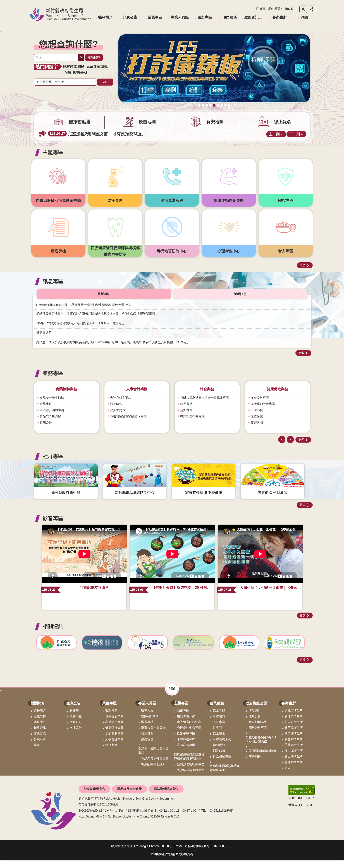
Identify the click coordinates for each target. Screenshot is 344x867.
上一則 (274, 141)
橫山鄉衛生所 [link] (294, 757)
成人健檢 (210, 112)
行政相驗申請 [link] (222, 763)
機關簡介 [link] (105, 17)
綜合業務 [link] (111, 751)
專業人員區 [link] (180, 17)
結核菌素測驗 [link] (73, 66)
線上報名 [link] (219, 740)
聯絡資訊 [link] (40, 734)
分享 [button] (311, 9)
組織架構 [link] (40, 723)
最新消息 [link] (76, 723)
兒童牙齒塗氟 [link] (97, 66)
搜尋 (81, 57)
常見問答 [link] (219, 734)
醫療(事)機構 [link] (150, 723)
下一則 (294, 141)
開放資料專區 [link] (258, 734)
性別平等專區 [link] (186, 740)
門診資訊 (257, 404)
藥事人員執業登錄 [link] (153, 734)
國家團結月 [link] (44, 339)
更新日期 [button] (294, 804)
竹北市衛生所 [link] (294, 717)
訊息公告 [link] (130, 17)
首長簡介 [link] (40, 717)
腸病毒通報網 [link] (186, 723)
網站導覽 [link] (274, 8)
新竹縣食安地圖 (206, 112)
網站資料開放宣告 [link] (166, 795)
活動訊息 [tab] (240, 300)
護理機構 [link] (147, 728)
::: (1, 30)
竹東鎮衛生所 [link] (294, 728)
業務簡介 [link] (40, 728)
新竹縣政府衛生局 (60, 14)
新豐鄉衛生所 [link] (294, 746)
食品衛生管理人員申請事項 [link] (153, 757)
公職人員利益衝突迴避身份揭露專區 (134, 404)
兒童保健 (186, 423)
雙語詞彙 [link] (255, 763)
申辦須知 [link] (219, 723)
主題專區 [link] (205, 17)
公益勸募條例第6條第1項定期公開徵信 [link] (261, 746)
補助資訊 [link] (219, 751)
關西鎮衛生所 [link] (294, 734)
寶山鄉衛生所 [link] (294, 763)
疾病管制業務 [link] (114, 740)
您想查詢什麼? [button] (68, 44)
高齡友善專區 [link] (186, 751)
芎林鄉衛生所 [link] (294, 751)
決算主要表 (47, 416)
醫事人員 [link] (147, 717)
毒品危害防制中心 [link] (189, 728)
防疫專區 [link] (183, 717)
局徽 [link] (37, 751)
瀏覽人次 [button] (294, 811)
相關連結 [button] (53, 633)
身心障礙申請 (260, 423)
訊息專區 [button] (53, 288)
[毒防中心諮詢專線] (214, 71)
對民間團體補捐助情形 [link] (261, 757)
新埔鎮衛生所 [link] (294, 723)
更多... (289, 774)
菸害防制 (186, 429)
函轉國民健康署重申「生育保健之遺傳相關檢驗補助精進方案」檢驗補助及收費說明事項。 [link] (97, 320)
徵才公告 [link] (76, 734)
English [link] (290, 8)
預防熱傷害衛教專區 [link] (190, 771)
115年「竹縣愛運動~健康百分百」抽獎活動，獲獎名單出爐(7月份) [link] (81, 329)
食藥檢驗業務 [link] (114, 723)
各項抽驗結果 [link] (258, 728)
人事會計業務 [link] (114, 746)
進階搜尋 (94, 57)
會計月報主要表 (50, 404)
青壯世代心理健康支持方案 (225, 112)
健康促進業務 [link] (114, 734)
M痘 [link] (68, 73)
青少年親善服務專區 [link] (190, 776)
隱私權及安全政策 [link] (129, 795)
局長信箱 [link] (219, 757)
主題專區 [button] (53, 159)
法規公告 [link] (255, 723)
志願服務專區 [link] (186, 746)
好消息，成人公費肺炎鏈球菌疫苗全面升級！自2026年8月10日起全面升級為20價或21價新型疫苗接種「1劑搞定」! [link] (113, 348)
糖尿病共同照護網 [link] (153, 771)
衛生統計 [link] (255, 717)
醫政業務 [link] (111, 717)
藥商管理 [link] (147, 746)
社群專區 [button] (53, 463)
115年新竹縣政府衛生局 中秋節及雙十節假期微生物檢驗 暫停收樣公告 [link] (83, 311)
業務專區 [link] (155, 17)
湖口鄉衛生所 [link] (294, 740)
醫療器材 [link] (80, 73)
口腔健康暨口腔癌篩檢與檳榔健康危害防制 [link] (189, 763)
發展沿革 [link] (40, 746)
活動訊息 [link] (76, 728)
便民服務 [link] (230, 17)
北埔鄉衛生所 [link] (294, 769)
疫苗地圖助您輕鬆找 (199, 112)
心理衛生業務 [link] (114, 728)
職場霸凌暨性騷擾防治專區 (58, 423)
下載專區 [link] (219, 728)
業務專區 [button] (53, 379)
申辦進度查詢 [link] (222, 746)
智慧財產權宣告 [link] (94, 795)
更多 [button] (303, 271)
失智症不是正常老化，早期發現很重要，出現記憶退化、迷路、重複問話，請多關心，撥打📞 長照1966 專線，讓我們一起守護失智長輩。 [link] (143, 140)
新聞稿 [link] (74, 717)
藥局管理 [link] (147, 740)
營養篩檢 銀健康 (221, 112)
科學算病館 (229, 112)
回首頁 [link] (260, 9)
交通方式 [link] (40, 740)
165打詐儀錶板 (214, 112)
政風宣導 (116, 410)
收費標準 (257, 416)
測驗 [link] (304, 17)
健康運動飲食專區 (192, 410)
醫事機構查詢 (260, 410)
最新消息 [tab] (104, 300)
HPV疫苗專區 (189, 404)
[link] (56, 649)
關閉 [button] (172, 695)
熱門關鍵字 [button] (46, 66)
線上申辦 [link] (219, 717)
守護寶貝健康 (203, 112)
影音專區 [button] (53, 525)
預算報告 (46, 410)
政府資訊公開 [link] (255, 17)
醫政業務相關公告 (263, 429)
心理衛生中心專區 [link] (189, 734)
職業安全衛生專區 (122, 423)
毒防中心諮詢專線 (218, 112)
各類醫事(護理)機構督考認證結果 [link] (224, 774)
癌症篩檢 (186, 416)
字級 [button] (303, 9)
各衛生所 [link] (279, 17)
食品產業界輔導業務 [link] (155, 765)
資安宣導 (116, 416)
